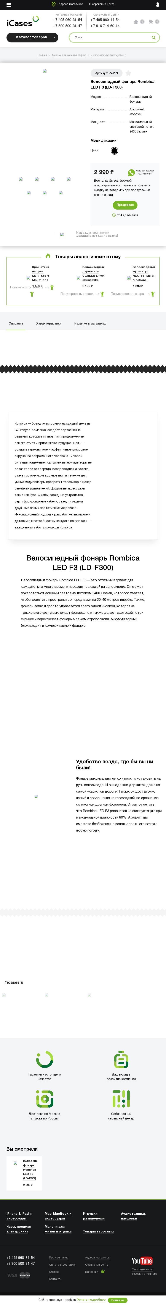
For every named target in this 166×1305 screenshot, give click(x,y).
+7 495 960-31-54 (67, 20)
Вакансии (91, 1272)
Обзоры (54, 1272)
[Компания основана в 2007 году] (22, 21)
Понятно (117, 1300)
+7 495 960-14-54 (105, 20)
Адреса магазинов (71, 4)
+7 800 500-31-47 (67, 26)
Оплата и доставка (62, 1265)
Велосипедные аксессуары (107, 55)
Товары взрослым (98, 1231)
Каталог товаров (31, 37)
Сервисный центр (96, 1265)
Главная (42, 55)
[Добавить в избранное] (128, 73)
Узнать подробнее (91, 1300)
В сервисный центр (101, 4)
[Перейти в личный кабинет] (158, 5)
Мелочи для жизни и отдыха (69, 55)
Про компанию (58, 1258)
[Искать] (154, 37)
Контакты (55, 1279)
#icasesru (13, 983)
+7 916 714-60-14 (105, 26)
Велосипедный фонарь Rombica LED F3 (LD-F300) (34, 1170)
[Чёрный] (114, 150)
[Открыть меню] (8, 5)
